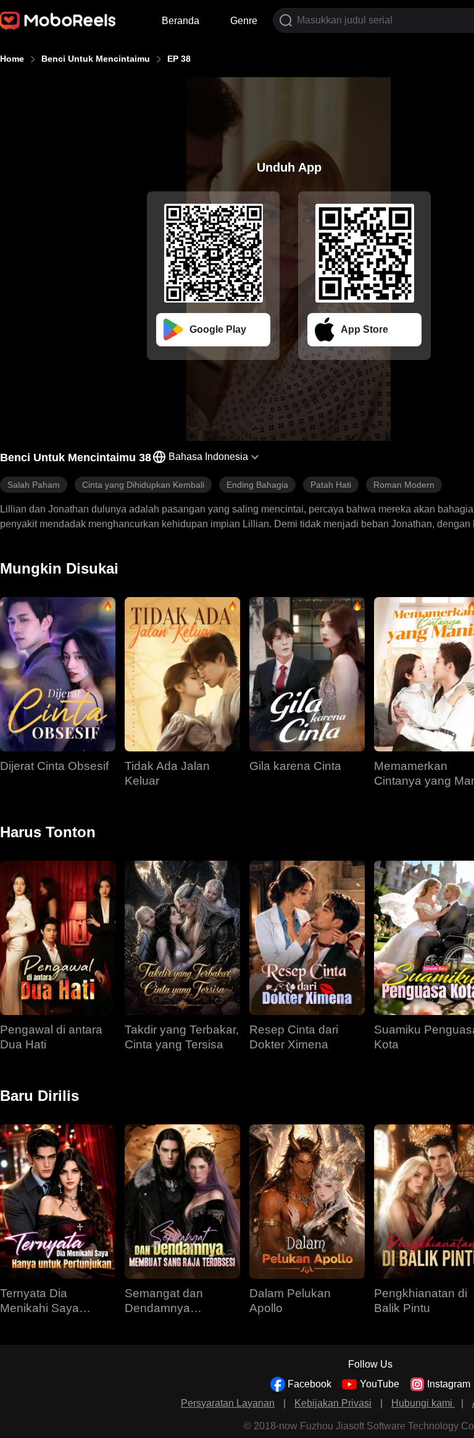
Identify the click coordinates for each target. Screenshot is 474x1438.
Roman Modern (403, 485)
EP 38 (179, 59)
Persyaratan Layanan (228, 1403)
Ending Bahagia (257, 485)
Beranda (180, 20)
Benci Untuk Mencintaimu (95, 59)
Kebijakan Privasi (333, 1403)
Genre (243, 20)
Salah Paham (33, 485)
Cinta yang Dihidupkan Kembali (143, 485)
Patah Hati (330, 485)
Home (12, 59)
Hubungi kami (423, 1403)
